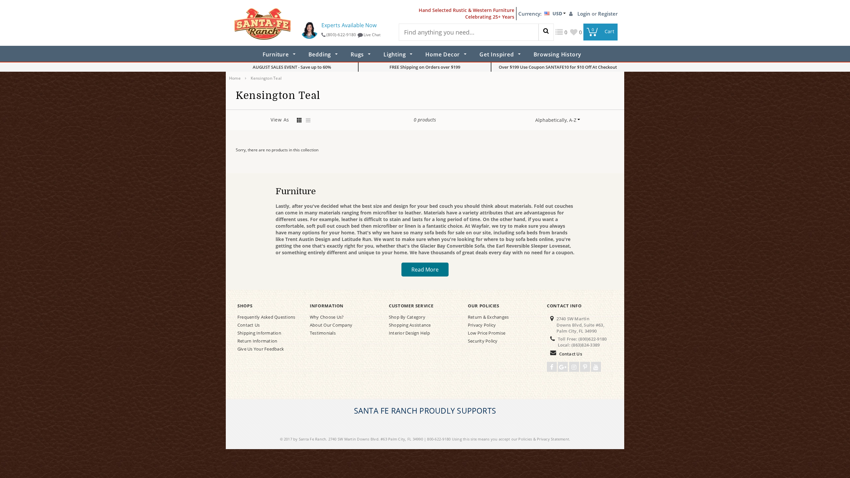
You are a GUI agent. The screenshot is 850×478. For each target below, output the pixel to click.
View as (280, 120)
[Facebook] (552, 367)
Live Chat (372, 35)
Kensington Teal (266, 78)
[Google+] (563, 367)
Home (235, 78)
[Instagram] (574, 367)
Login (584, 13)
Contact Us (570, 354)
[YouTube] (596, 367)
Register (608, 13)
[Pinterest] (585, 367)
